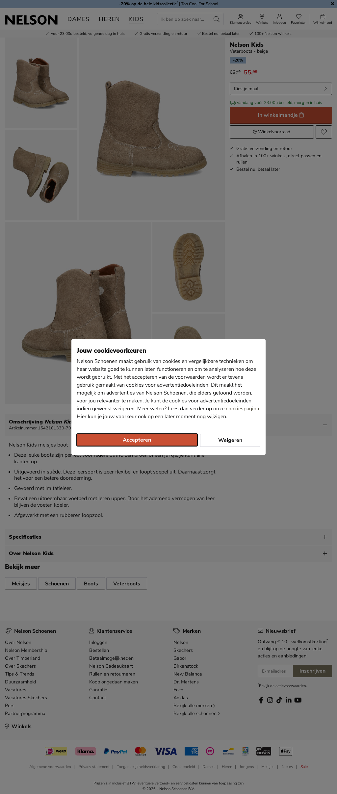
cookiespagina (242, 408)
